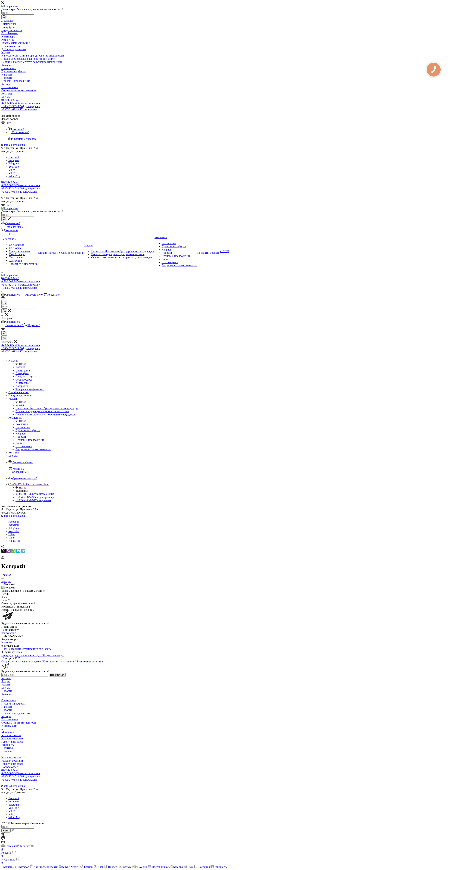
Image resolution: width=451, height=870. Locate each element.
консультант (8, 632)
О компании (8, 700)
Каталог (20, 366)
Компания (22, 424)
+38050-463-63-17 (19, 109)
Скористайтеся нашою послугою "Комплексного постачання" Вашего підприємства (52, 661)
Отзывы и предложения (15, 713)
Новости (6, 642)
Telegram (13, 163)
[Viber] (8, 551)
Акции (5, 681)
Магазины (7, 732)
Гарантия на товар (12, 741)
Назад (22, 363)
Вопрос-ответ (9, 766)
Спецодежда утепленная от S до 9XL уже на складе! (32, 655)
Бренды (6, 687)
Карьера (6, 716)
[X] (3, 551)
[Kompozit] (8, 587)
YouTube (13, 166)
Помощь (6, 751)
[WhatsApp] (13, 551)
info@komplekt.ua (14, 144)
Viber (11, 169)
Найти (6, 830)
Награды (6, 706)
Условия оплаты (11, 735)
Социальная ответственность (18, 722)
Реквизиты (7, 744)
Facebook (13, 157)
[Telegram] (23, 551)
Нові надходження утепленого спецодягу (26, 648)
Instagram (13, 160)
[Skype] (18, 551)
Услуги (20, 404)
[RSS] (2, 557)
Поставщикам (9, 719)
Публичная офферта (13, 703)
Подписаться (57, 675)
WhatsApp (14, 176)
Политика (7, 747)
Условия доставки (12, 738)
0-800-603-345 (10, 99)
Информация (9, 725)
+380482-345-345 (20, 106)
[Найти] (4, 17)
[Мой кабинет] (3, 298)
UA (6, 233)
